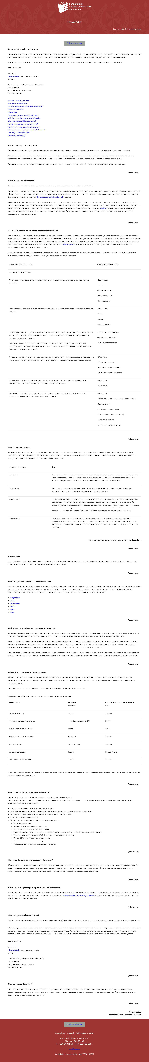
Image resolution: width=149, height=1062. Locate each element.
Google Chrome (15, 598)
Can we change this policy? (16, 136)
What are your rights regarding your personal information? (26, 130)
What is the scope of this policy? (18, 100)
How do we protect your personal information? (23, 124)
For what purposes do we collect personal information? (25, 106)
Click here (103, 208)
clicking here (136, 540)
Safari (12, 600)
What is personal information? (17, 103)
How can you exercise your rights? (19, 133)
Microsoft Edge (15, 603)
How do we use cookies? (16, 109)
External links (12, 112)
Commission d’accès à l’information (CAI (50, 197)
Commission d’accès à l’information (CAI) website (78, 896)
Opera (12, 609)
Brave (12, 612)
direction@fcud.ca (15, 76)
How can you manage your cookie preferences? (23, 115)
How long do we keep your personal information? (24, 127)
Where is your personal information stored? (22, 121)
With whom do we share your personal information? (24, 118)
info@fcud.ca (74, 1049)
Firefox (12, 606)
